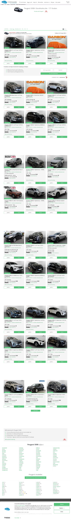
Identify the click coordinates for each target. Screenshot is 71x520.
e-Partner (38, 490)
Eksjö (3, 453)
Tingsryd (38, 467)
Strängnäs (38, 464)
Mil (25, 29)
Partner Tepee (56, 486)
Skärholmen (38, 461)
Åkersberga (55, 464)
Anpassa (61, 508)
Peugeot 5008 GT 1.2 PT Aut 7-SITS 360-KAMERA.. (56, 276)
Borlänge (4, 450)
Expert (37, 494)
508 (20, 492)
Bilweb (3, 4)
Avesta (3, 449)
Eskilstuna (4, 456)
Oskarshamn (38, 456)
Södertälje (38, 465)
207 (3, 489)
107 (3, 483)
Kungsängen (21, 458)
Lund (20, 468)
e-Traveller (38, 493)
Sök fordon (23, 2)
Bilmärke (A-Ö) (18, 29)
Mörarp (37, 449)
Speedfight (55, 490)
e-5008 (37, 486)
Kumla (20, 457)
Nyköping (38, 454)
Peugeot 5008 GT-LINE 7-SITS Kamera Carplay (14, 201)
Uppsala (54, 449)
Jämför (8, 63)
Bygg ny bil (29, 2)
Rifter (54, 489)
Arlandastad (4, 447)
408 (20, 489)
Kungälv (20, 460)
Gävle (3, 461)
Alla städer (57, 2)
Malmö (20, 470)
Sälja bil (35, 2)
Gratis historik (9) (55, 58)
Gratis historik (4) (34, 175)
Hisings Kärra (5, 470)
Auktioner (46, 2)
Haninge (4, 467)
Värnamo (55, 458)
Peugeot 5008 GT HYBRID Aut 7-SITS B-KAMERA (13, 276)
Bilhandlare (40, 2)
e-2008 (20, 494)
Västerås (55, 460)
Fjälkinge (4, 458)
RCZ (54, 487)
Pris (22, 29)
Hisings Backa (5, 468)
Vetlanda (55, 454)
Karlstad (20, 454)
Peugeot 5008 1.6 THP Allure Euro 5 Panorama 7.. (13, 246)
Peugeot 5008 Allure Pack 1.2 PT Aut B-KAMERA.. (13, 96)
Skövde (37, 463)
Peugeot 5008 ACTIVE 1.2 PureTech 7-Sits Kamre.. (35, 395)
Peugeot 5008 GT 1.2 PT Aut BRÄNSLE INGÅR (57, 170)
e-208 (37, 482)
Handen (3, 465)
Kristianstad (21, 456)
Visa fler (35, 410)
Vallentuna (55, 450)
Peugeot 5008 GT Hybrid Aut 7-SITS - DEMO (56, 395)
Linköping (21, 463)
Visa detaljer (17, 517)
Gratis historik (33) (12, 252)
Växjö (54, 463)
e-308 (37, 485)
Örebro (54, 465)
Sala (37, 457)
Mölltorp (38, 447)
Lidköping (21, 461)
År (27, 29)
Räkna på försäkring (8, 60)
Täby (37, 470)
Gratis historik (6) (55, 207)
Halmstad (4, 464)
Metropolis (55, 483)
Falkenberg (4, 457)
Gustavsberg (4, 460)
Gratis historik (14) (34, 401)
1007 (3, 482)
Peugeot (8, 4)
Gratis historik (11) (12, 327)
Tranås (37, 468)
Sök (5, 4)
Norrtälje (38, 451)
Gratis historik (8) (34, 57)
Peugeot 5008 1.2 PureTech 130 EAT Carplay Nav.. (56, 50)
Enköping (4, 454)
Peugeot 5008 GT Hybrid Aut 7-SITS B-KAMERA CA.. (35, 50)
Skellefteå (38, 458)
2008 (3, 486)
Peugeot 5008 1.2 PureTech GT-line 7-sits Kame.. (14, 170)
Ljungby (20, 464)
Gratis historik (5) (34, 206)
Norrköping (38, 450)
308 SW (20, 485)
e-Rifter (37, 491)
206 (3, 487)
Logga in (68, 2)
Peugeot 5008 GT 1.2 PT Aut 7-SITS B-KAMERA (35, 350)
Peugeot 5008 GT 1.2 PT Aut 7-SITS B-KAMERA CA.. (14, 50)
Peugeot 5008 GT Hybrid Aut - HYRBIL (35, 169)
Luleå (20, 467)
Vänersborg (55, 457)
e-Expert (38, 489)
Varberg (54, 453)
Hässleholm (21, 449)
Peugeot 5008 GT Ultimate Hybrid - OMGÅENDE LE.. (56, 201)
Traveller (55, 493)
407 (20, 487)
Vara (54, 451)
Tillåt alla (61, 504)
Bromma (4, 451)
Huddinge (21, 447)
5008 (20, 490)
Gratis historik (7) (55, 327)
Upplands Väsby (56, 447)
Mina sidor (67, 1)
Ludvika (20, 465)
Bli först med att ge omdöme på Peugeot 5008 (35, 477)
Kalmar (20, 451)
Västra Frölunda (56, 461)
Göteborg (4, 463)
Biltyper (52, 2)
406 (20, 486)
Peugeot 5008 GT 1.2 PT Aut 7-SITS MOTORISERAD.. (13, 321)
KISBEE (54, 482)
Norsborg (38, 453)
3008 (3, 491)
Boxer (20, 493)
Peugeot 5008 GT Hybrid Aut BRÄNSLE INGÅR (35, 125)
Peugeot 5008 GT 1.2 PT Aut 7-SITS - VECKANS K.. (35, 246)
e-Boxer (38, 487)
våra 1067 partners (21, 505)
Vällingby (55, 456)
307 (3, 494)
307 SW (20, 482)
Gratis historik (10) (12, 57)
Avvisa (61, 511)
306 (3, 493)
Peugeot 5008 (13, 4)
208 (3, 490)
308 (20, 483)
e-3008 (37, 483)
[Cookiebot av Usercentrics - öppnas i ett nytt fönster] (7, 518)
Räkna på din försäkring (10, 439)
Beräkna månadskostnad (16, 52)
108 (3, 485)
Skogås (37, 460)
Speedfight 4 (55, 491)
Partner (54, 485)
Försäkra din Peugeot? (38, 11)
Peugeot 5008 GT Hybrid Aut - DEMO (56, 245)
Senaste (11, 29)
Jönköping (21, 450)
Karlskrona (21, 453)
